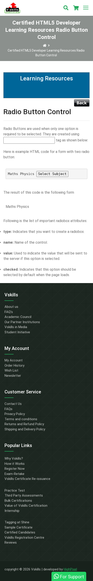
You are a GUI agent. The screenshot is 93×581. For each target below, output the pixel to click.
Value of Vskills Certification (26, 506)
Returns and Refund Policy (24, 424)
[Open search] (66, 8)
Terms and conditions (21, 419)
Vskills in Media (16, 327)
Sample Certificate (19, 527)
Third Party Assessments (24, 495)
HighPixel (70, 569)
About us (11, 307)
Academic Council (18, 317)
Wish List (11, 370)
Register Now (15, 469)
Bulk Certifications (18, 501)
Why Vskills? (14, 458)
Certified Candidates (20, 532)
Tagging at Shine (17, 522)
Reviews (11, 542)
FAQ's (9, 312)
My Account (14, 360)
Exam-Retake (14, 474)
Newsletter (13, 376)
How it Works (15, 464)
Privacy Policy (15, 414)
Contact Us (13, 404)
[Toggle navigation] (85, 8)
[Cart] (76, 8)
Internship (12, 511)
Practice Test (15, 490)
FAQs (8, 409)
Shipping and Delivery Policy (25, 429)
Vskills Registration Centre (24, 538)
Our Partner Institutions (22, 322)
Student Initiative (17, 332)
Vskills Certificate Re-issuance (27, 479)
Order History (14, 365)
